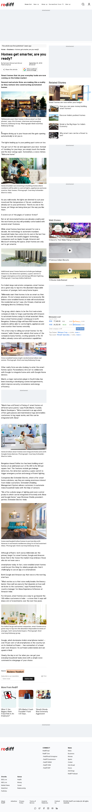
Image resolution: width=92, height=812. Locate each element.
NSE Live (4, 782)
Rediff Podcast (73, 774)
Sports (70, 759)
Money (43, 4)
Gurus (59, 4)
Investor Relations (45, 802)
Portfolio (4, 791)
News (35, 4)
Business (10, 49)
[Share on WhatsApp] (35, 808)
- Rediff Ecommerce (49, 759)
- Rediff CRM (47, 765)
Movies (70, 756)
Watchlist (4, 788)
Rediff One (46, 753)
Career (19, 785)
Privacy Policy (21, 802)
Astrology (71, 771)
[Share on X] (39, 808)
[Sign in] (89, 4)
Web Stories (55, 220)
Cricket (70, 762)
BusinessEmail (53, 4)
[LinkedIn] (57, 808)
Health (19, 779)
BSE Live (4, 779)
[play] (69, 230)
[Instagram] (48, 808)
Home (27, 4)
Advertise (14, 801)
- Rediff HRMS (47, 762)
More (66, 4)
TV (63, 4)
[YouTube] (52, 808)
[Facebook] (44, 808)
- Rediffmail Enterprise (50, 756)
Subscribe (28, 679)
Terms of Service (33, 802)
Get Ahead (71, 765)
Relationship (21, 788)
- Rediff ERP (46, 768)
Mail (30, 4)
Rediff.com (72, 801)
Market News (5, 785)
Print (44, 676)
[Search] (83, 4)
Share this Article (11, 69)
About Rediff (3, 802)
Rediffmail (46, 751)
